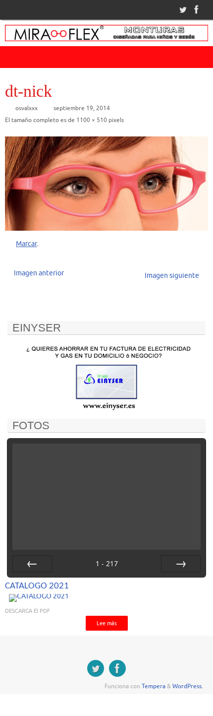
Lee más (107, 623)
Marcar (26, 244)
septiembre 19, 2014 (81, 108)
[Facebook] (196, 9)
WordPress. (187, 686)
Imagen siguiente (172, 275)
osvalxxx (26, 108)
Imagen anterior (39, 273)
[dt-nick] (106, 183)
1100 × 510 (91, 120)
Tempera (153, 686)
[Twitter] (182, 9)
